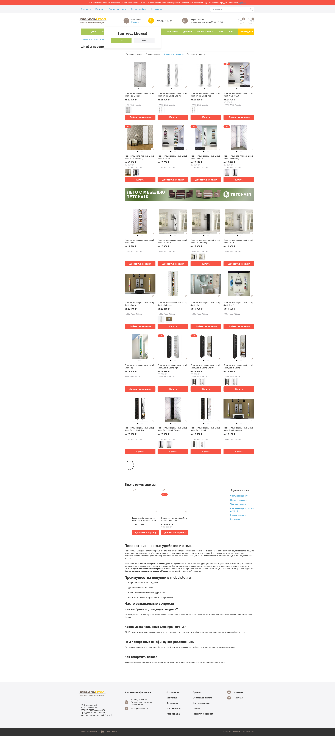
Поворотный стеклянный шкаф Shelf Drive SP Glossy (139, 157)
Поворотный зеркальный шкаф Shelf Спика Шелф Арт (205, 94)
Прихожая (172, 31)
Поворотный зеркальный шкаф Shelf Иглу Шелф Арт (238, 429)
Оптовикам (172, 702)
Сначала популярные (174, 54)
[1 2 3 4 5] (173, 138)
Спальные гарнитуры (240, 495)
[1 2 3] (140, 75)
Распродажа (246, 31)
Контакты (100, 9)
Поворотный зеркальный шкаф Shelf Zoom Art (172, 241)
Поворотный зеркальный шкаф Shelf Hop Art (238, 303)
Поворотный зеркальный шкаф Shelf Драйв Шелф (238, 366)
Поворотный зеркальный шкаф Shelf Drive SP (172, 157)
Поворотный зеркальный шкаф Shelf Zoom (238, 241)
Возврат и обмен (138, 9)
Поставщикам (173, 708)
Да (121, 40)
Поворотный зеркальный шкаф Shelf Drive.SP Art (238, 94)
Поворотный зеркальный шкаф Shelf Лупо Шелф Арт (139, 429)
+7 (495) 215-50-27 (164, 20)
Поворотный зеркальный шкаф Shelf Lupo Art (205, 157)
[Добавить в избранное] (153, 87)
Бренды (197, 692)
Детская (187, 31)
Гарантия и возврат (203, 713)
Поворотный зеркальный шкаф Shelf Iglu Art (139, 303)
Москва (135, 22)
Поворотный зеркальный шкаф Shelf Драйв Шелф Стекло (205, 366)
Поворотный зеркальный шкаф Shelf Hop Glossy (139, 94)
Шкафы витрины (238, 515)
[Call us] (151, 21)
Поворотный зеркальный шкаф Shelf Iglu (205, 303)
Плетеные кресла (238, 500)
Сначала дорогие (154, 54)
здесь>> (242, 2)
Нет (144, 40)
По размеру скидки (196, 54)
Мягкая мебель (205, 31)
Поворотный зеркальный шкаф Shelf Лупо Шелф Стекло (172, 429)
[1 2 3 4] (206, 284)
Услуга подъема (201, 702)
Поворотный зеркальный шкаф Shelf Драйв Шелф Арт (172, 366)
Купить (173, 117)
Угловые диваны (238, 504)
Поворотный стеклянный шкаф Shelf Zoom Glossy (205, 241)
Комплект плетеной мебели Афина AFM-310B (174, 519)
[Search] (251, 9)
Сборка (196, 708)
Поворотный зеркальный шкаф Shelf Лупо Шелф (205, 429)
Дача (220, 31)
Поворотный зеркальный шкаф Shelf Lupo (139, 241)
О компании (172, 692)
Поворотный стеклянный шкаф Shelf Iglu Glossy (172, 303)
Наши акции (156, 9)
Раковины (235, 519)
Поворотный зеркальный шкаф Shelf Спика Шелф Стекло (172, 94)
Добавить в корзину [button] (140, 117)
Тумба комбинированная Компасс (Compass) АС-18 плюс (144, 519)
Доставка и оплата (117, 9)
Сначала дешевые (134, 54)
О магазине (86, 9)
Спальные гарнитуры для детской (242, 509)
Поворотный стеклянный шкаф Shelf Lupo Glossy (238, 157)
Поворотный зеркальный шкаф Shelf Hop (139, 366)
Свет (230, 31)
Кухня (93, 31)
